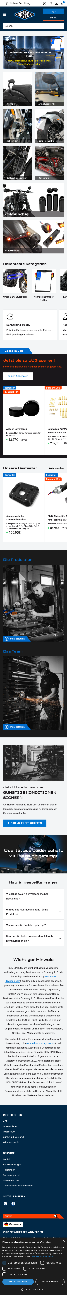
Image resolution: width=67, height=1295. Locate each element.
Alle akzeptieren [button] (18, 1281)
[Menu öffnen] (4, 14)
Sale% (53, 17)
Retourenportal (11, 1175)
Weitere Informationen (42, 1256)
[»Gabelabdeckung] (33, 185)
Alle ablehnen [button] (50, 1281)
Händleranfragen (12, 1164)
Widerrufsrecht (11, 1142)
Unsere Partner (11, 1180)
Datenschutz (10, 1126)
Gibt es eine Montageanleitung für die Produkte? (27, 912)
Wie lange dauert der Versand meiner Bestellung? (27, 896)
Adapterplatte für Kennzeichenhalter (16, 518)
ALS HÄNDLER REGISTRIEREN (25, 823)
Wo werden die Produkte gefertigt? (26, 924)
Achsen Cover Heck (16, 429)
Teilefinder (9, 1169)
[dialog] (33, 1266)
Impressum (9, 1131)
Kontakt (7, 1159)
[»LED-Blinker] (33, 222)
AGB (5, 1121)
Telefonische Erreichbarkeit (18, 1185)
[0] (62, 3)
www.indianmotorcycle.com (40, 1043)
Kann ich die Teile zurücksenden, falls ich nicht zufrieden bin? (29, 938)
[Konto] (56, 3)
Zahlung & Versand (13, 1137)
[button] (33, 1289)
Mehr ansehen (56, 468)
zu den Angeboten (18, 376)
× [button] (63, 1241)
